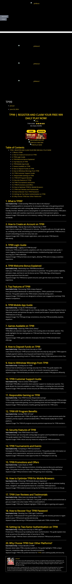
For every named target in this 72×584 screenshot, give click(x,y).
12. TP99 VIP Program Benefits (22, 178)
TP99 (39, 553)
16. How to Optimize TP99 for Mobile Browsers (27, 187)
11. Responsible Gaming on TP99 (23, 176)
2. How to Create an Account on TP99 (24, 155)
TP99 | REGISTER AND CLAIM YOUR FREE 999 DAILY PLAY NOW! (30, 150)
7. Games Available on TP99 (21, 166)
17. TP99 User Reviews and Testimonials (25, 189)
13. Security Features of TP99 (21, 180)
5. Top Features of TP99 (20, 162)
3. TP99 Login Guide (18, 157)
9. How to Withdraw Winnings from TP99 (25, 171)
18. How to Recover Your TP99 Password (25, 192)
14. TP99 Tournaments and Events (23, 182)
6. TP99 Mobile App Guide (20, 164)
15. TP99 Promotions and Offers (22, 185)
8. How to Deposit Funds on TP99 (23, 169)
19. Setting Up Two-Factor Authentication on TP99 (28, 194)
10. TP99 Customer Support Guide (23, 173)
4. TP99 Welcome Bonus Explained (23, 159)
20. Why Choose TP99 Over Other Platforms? (26, 196)
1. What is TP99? (17, 152)
